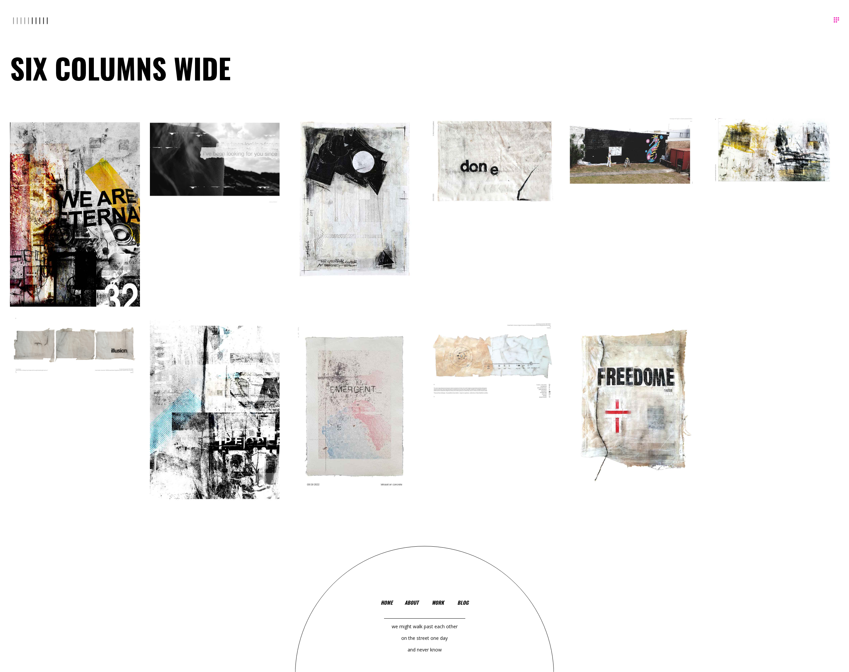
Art (62, 228)
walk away (355, 418)
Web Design (219, 175)
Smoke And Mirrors (634, 158)
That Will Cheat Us (75, 354)
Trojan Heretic (774, 159)
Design (347, 217)
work (438, 602)
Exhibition (367, 214)
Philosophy (79, 225)
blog (463, 602)
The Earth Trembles (494, 169)
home (387, 602)
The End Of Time (494, 369)
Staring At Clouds (214, 168)
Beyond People (214, 419)
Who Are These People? (74, 219)
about (412, 602)
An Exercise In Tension (354, 209)
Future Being (634, 411)
